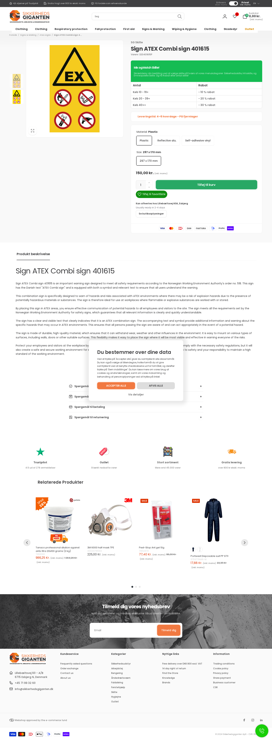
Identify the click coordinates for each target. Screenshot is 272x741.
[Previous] (27, 542)
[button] (253, 16)
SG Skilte (137, 42)
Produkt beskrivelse (33, 254)
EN (254, 3)
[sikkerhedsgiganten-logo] (27, 664)
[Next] (244, 542)
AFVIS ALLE (156, 386)
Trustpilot (40, 462)
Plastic (144, 140)
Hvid (199, 549)
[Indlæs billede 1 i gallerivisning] (16, 81)
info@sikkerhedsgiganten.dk (34, 689)
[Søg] (179, 16)
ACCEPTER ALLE (116, 386)
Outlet (104, 462)
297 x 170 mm (149, 161)
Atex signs (45, 34)
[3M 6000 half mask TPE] (110, 520)
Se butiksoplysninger (151, 213)
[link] (23, 3)
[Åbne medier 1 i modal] (74, 88)
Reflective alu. (166, 140)
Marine (193, 549)
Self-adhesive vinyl (198, 140)
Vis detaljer (136, 394)
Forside (13, 34)
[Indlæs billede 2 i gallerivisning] (16, 97)
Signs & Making (28, 34)
